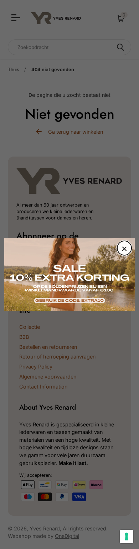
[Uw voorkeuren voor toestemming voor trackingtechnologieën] (126, 536)
